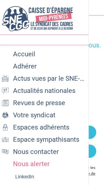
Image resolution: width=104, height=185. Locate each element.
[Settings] (96, 7)
